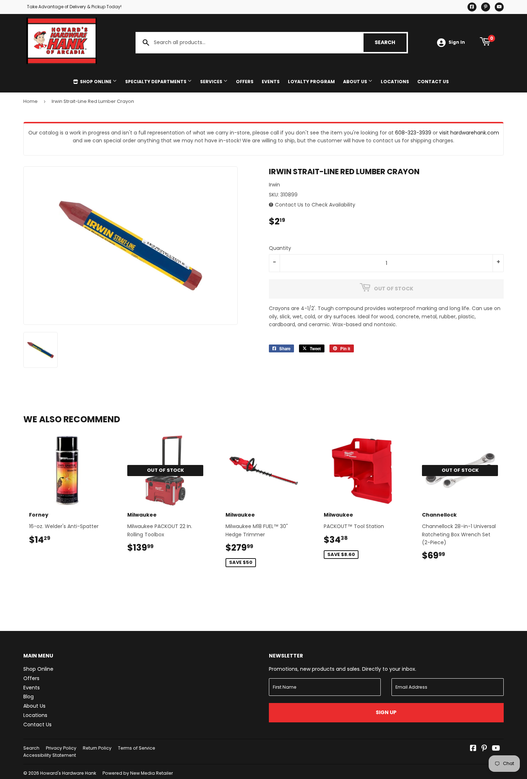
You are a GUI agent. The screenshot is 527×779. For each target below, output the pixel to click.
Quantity (280, 248)
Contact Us (433, 82)
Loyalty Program (311, 82)
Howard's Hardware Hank (68, 773)
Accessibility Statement (49, 755)
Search (391, 42)
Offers (244, 82)
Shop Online (96, 82)
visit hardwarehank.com (469, 132)
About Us (355, 82)
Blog (28, 696)
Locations (395, 82)
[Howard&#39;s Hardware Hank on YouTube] (496, 748)
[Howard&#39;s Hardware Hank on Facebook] (473, 748)
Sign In (456, 42)
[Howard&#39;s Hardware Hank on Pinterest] (484, 748)
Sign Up (386, 712)
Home (30, 101)
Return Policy (97, 748)
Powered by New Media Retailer (138, 773)
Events (271, 82)
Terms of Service (136, 748)
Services (211, 82)
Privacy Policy (61, 748)
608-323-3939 (413, 132)
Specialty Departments (156, 82)
